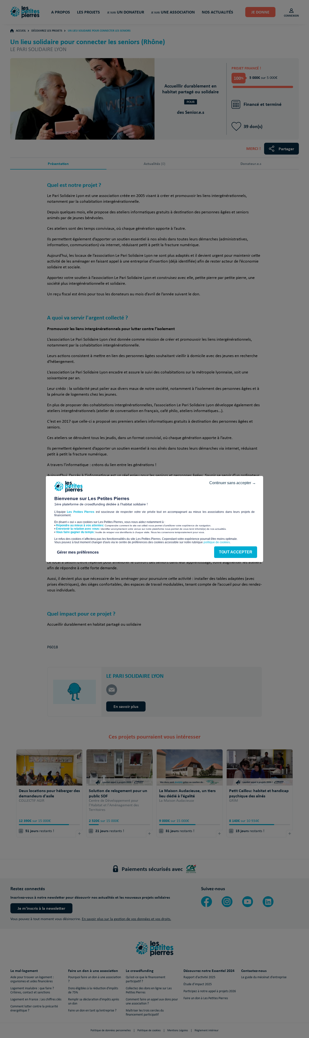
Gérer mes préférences (78, 552)
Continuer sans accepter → (232, 483)
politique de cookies (217, 542)
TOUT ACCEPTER (235, 552)
